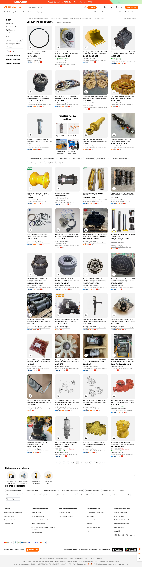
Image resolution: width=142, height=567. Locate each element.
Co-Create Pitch (9, 516)
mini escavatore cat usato (122, 494)
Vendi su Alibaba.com (120, 512)
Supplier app (72, 549)
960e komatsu (50, 158)
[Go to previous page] (58, 462)
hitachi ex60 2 (90, 158)
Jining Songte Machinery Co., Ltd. (65, 64)
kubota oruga (50, 494)
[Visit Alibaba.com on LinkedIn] (119, 535)
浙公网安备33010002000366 (103, 564)
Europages (99, 558)
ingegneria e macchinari (14, 490)
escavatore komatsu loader (66, 494)
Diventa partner (119, 527)
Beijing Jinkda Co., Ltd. (34, 60)
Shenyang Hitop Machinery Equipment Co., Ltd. (95, 60)
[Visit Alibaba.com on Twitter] (123, 535)
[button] (85, 7)
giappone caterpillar (13, 494)
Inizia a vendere (119, 516)
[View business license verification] (88, 564)
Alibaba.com (106, 549)
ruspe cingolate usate (14, 499)
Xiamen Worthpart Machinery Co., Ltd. (66, 104)
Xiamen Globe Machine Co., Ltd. (36, 201)
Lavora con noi (8, 523)
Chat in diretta (91, 516)
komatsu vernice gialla (50, 490)
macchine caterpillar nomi (120, 158)
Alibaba (29, 18)
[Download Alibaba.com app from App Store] (117, 550)
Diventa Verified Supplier (121, 523)
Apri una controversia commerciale (97, 520)
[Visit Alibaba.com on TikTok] (135, 535)
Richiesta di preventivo (66, 516)
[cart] (111, 7)
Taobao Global (79, 558)
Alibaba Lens (13, 549)
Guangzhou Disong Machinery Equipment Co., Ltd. (95, 147)
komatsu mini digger (32, 490)
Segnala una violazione (93, 531)
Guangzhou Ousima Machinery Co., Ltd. (67, 245)
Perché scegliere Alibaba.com (13, 512)
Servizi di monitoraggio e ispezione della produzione (43, 528)
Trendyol (91, 558)
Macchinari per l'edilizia (41, 18)
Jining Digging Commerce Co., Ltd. (121, 368)
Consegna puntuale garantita (40, 520)
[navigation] (14, 240)
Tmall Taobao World (61, 558)
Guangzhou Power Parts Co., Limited (38, 451)
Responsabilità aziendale (11, 520)
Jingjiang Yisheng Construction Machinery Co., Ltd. (95, 243)
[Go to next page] (104, 462)
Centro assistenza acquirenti (95, 512)
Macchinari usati (55, 18)
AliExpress (43, 558)
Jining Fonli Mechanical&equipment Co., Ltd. (39, 409)
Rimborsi (89, 523)
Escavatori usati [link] (99, 18)
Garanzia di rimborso (37, 516)
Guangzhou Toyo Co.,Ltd (62, 328)
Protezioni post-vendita (38, 523)
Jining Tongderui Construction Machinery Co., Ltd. (39, 147)
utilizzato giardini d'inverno (37, 163)
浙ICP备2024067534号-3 (120, 564)
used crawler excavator (103, 494)
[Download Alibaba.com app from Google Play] (131, 550)
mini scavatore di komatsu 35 (33, 494)
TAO (86, 558)
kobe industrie (76, 158)
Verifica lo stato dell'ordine (122, 520)
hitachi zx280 (63, 158)
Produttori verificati (65, 512)
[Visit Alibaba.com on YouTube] (131, 535)
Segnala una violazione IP (94, 527)
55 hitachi (53, 163)
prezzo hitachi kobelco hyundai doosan (72, 490)
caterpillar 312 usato (85, 494)
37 (100, 462)
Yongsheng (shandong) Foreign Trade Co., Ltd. (123, 287)
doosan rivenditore (93, 490)
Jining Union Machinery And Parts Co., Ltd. (95, 107)
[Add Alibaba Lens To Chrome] (32, 550)
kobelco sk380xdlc (109, 490)
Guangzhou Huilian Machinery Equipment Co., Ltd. (39, 243)
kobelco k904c (103, 158)
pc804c (122, 490)
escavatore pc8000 (35, 158)
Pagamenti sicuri (36, 512)
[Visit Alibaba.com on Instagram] (127, 535)
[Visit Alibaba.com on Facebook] (115, 535)
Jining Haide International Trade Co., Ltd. (123, 61)
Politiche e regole (36, 532)
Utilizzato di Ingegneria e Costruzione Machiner (77, 18)
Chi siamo (7, 508)
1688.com (51, 558)
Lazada (71, 558)
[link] (139, 548)
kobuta (63, 163)
